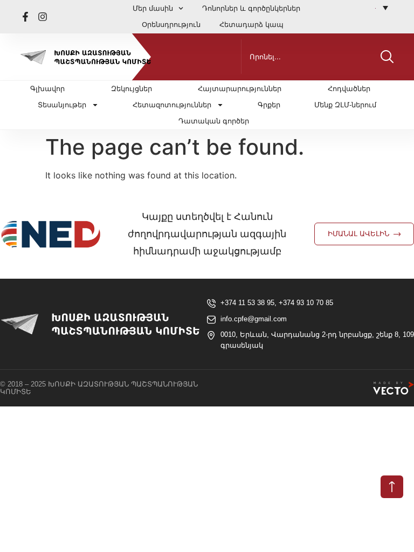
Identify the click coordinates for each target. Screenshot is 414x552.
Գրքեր (269, 105)
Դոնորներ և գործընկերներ (251, 8)
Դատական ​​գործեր (213, 121)
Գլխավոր (47, 89)
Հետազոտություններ (172, 105)
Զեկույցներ (131, 89)
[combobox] (308, 56)
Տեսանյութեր (62, 105)
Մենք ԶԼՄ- (345, 105)
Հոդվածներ (349, 89)
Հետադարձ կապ (251, 24)
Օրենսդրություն (171, 24)
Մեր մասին (153, 8)
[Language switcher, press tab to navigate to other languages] (381, 8)
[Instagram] (42, 17)
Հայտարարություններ (239, 89)
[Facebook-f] (25, 17)
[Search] (387, 56)
